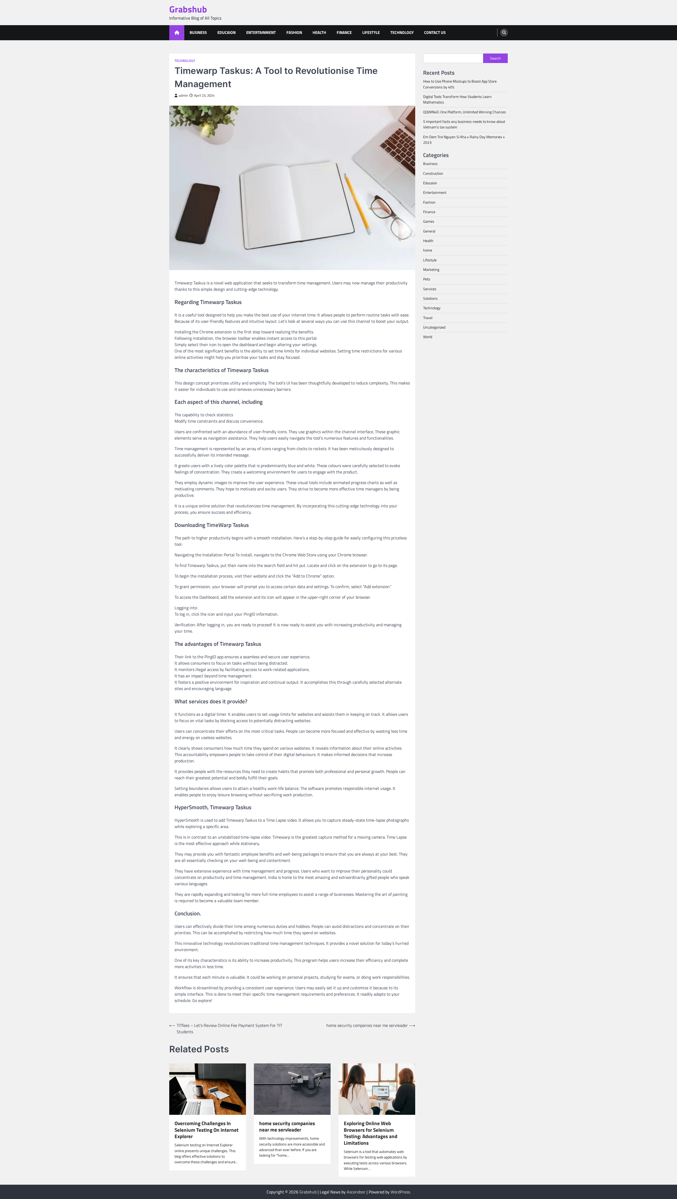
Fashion (294, 32)
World (427, 337)
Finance (344, 32)
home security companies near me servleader (287, 1126)
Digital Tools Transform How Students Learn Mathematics (457, 99)
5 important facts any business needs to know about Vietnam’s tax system (464, 124)
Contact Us (435, 32)
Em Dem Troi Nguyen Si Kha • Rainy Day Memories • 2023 (464, 139)
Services (429, 289)
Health (319, 32)
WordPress (400, 1192)
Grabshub (188, 9)
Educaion (226, 32)
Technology (402, 32)
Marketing (431, 269)
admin (183, 95)
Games (428, 221)
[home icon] (176, 32)
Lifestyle (371, 32)
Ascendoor (356, 1192)
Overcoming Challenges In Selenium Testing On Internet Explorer (207, 1130)
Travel (427, 317)
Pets (426, 279)
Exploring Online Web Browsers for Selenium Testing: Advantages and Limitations (370, 1133)
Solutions (430, 298)
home (427, 250)
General (429, 231)
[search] (504, 33)
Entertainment (261, 32)
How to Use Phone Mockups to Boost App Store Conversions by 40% (460, 84)
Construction (433, 173)
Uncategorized (434, 327)
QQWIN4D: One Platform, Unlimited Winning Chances (464, 112)
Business (198, 32)
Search (495, 58)
